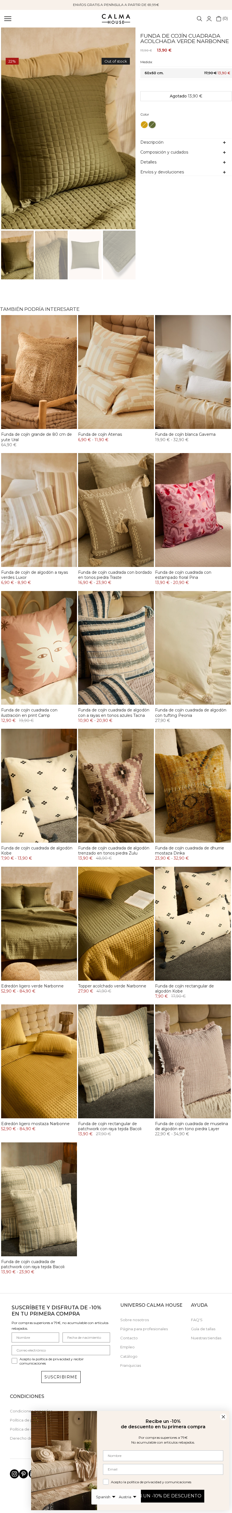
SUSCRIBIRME (61, 1377)
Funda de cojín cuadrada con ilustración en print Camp (29, 712)
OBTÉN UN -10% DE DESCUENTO (163, 1496)
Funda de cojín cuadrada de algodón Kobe (36, 850)
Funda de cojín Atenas (100, 434)
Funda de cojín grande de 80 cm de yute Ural (36, 437)
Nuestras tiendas (206, 1338)
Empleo (127, 1347)
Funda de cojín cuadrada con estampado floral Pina (183, 575)
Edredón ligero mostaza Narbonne (35, 1123)
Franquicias (130, 1365)
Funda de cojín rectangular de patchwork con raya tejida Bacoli (109, 1126)
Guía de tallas (203, 1329)
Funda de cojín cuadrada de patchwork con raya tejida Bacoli (33, 1264)
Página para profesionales (144, 1329)
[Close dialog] (223, 1416)
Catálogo (129, 1356)
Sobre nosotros (134, 1320)
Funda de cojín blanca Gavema (185, 434)
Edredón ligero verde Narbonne (32, 986)
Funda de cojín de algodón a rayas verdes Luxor (34, 575)
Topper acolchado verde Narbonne (112, 986)
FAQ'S (197, 1320)
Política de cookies (27, 1429)
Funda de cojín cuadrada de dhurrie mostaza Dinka (189, 850)
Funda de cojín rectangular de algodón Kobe (184, 988)
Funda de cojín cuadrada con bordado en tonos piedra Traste (115, 575)
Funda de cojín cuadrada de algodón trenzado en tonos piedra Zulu (113, 850)
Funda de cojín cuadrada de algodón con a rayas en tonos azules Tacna (113, 712)
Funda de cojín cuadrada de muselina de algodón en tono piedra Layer (191, 1126)
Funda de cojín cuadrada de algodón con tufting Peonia (190, 712)
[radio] (144, 125)
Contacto (129, 1338)
